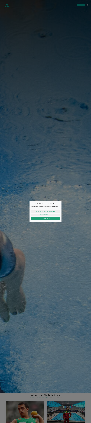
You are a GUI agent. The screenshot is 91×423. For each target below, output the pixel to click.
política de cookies (41, 208)
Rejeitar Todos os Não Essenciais (45, 211)
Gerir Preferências (45, 214)
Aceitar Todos (46, 218)
